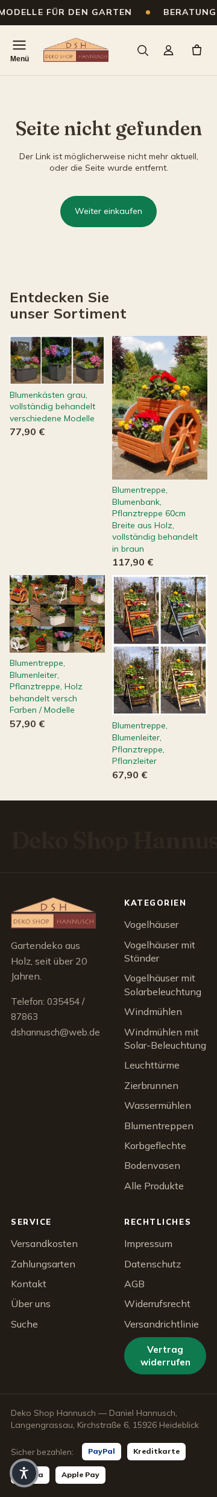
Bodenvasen (152, 1165)
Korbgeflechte (155, 1145)
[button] (24, 1473)
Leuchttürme (152, 1065)
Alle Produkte (154, 1186)
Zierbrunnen (151, 1085)
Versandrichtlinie (161, 1324)
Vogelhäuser (151, 924)
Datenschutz (152, 1264)
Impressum (148, 1243)
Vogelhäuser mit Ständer (159, 951)
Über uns (31, 1303)
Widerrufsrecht (157, 1303)
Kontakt (28, 1284)
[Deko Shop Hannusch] (75, 50)
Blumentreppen (158, 1126)
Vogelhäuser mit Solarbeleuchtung (162, 984)
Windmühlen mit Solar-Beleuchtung (165, 1038)
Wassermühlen (157, 1105)
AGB (134, 1284)
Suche (24, 1324)
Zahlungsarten (43, 1264)
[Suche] (142, 50)
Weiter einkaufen (108, 211)
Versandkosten (44, 1243)
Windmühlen (153, 1011)
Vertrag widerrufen (165, 1356)
